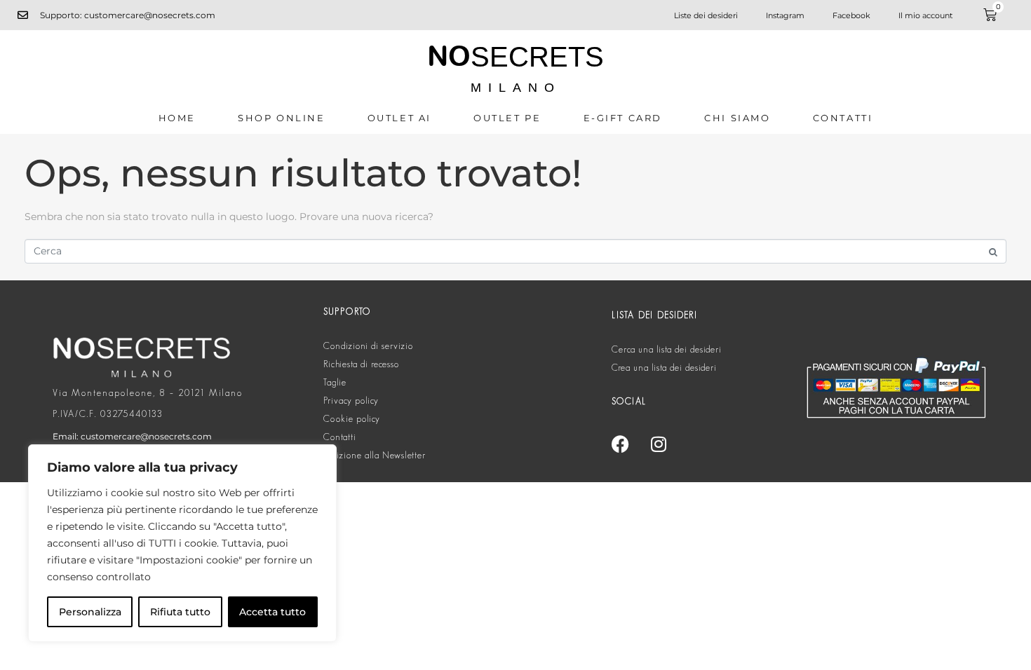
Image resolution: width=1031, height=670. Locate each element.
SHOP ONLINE (281, 117)
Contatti (843, 117)
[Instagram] (658, 443)
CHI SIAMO (737, 117)
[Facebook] (620, 443)
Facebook (851, 15)
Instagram (785, 15)
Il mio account (925, 15)
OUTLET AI (399, 117)
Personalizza (90, 612)
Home (177, 117)
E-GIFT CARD (623, 117)
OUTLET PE (507, 117)
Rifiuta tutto (180, 612)
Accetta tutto (272, 612)
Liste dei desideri (706, 15)
